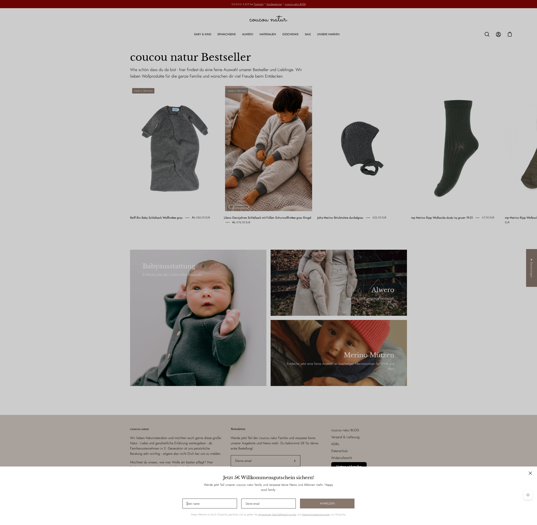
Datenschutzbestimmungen (316, 514)
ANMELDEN (327, 503)
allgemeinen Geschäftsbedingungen (277, 514)
